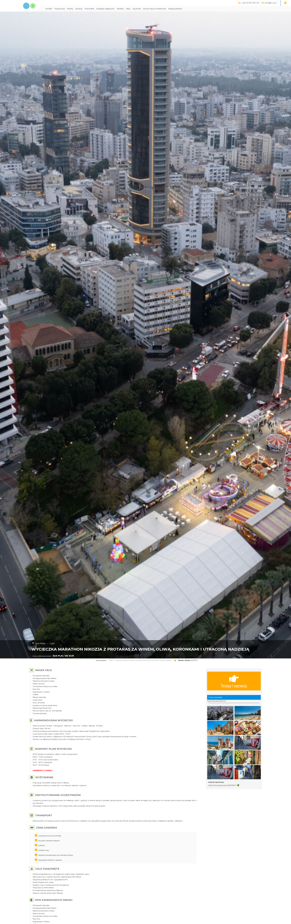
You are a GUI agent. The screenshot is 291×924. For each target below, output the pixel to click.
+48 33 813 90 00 (250, 2)
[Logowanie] (285, 3)
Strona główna (101, 660)
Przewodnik (89, 9)
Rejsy (128, 9)
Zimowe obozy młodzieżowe (154, 9)
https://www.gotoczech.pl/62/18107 (222, 785)
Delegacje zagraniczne (105, 9)
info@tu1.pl (270, 2)
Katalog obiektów (175, 9)
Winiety (70, 9)
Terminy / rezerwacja (234, 685)
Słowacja (78, 9)
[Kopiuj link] (238, 785)
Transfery (120, 9)
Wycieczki (137, 9)
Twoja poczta (59, 9)
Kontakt (49, 9)
